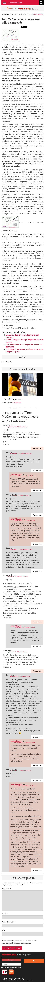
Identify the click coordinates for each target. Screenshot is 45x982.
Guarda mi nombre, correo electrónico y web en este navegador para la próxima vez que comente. (19, 941)
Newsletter (11, 960)
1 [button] (10, 408)
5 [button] (30, 408)
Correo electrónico (8, 922)
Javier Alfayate (38, 14)
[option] (22, 389)
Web (3, 930)
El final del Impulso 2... (12, 399)
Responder (37, 448)
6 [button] (35, 408)
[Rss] (34, 961)
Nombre (5, 913)
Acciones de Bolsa (14, 3)
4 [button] (25, 408)
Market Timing (7, 14)
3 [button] (20, 408)
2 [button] (15, 408)
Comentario (6, 888)
